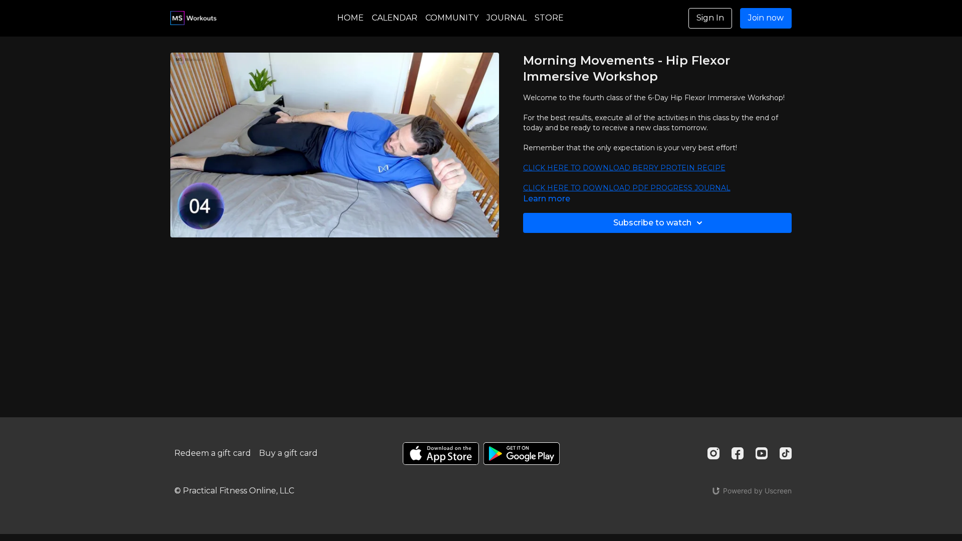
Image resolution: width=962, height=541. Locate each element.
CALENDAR (394, 18)
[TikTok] (786, 453)
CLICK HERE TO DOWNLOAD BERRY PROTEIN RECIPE (624, 167)
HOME (350, 18)
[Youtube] (762, 453)
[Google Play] (521, 453)
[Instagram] (713, 453)
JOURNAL (507, 18)
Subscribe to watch (652, 222)
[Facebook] (738, 453)
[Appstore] (440, 453)
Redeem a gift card (212, 453)
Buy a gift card (288, 453)
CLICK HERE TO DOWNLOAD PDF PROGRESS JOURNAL (627, 187)
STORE (549, 18)
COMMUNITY (451, 18)
